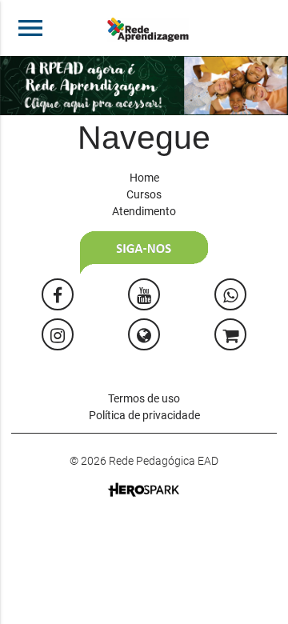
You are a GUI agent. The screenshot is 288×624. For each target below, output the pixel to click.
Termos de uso (144, 398)
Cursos (144, 194)
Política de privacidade (144, 415)
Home (144, 177)
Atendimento (144, 211)
